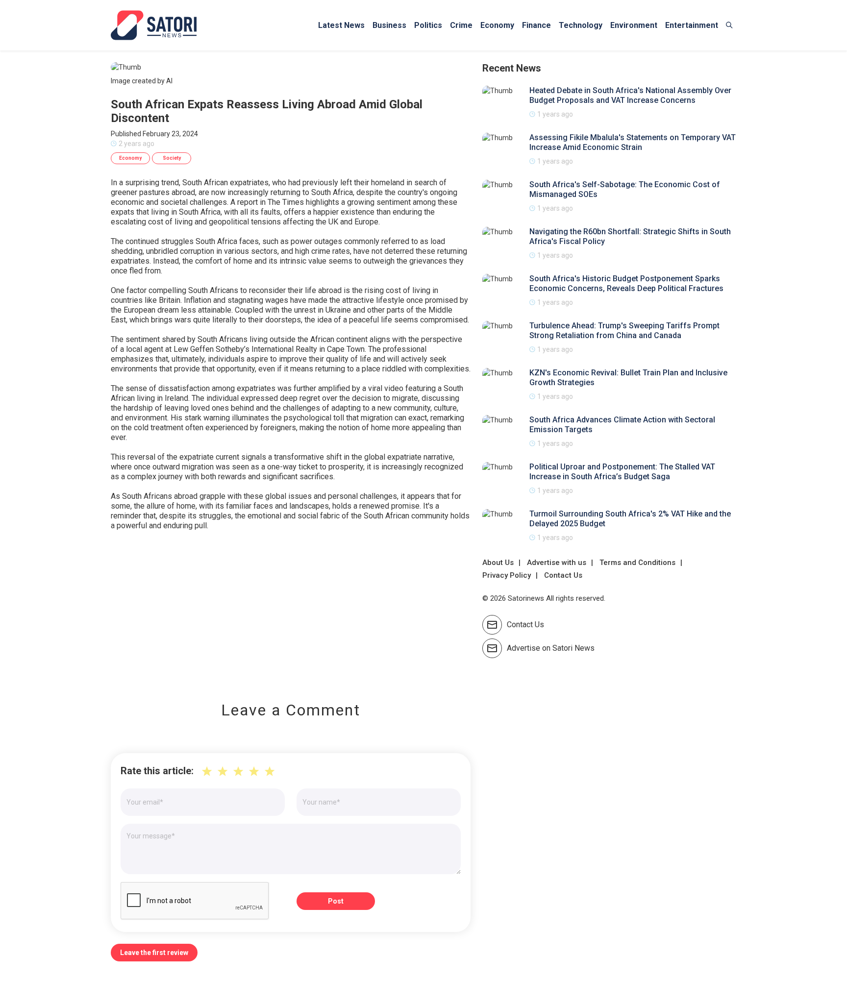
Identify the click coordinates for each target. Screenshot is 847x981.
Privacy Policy (506, 575)
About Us (498, 562)
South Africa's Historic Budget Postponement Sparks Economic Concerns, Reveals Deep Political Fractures (626, 283)
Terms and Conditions (637, 562)
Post (336, 901)
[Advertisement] (291, 609)
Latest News (341, 25)
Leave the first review (154, 952)
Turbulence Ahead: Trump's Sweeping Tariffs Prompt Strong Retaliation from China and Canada (624, 330)
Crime (461, 25)
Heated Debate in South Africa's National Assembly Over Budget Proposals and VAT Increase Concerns (630, 95)
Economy (497, 25)
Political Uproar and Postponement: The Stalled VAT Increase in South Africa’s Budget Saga (622, 471)
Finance (536, 25)
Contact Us (563, 575)
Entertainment (691, 25)
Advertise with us (556, 562)
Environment (633, 25)
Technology (580, 25)
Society (172, 158)
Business (389, 25)
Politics (428, 25)
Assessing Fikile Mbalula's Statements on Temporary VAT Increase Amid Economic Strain (632, 142)
